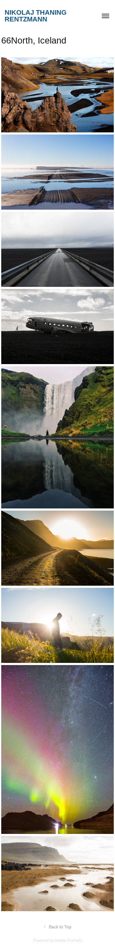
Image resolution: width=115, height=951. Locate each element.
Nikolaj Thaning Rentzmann (36, 16)
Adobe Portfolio (68, 940)
